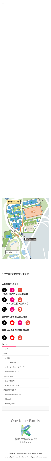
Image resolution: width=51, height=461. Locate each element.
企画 (5, 353)
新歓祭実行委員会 (10, 390)
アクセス (7, 408)
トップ (6, 349)
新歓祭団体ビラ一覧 (12, 372)
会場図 (7, 358)
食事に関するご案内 (12, 385)
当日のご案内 (8, 376)
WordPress (15, 457)
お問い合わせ (10, 404)
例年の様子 (9, 399)
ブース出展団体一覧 (12, 363)
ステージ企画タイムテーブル (15, 367)
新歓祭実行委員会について (14, 395)
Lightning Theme (26, 457)
